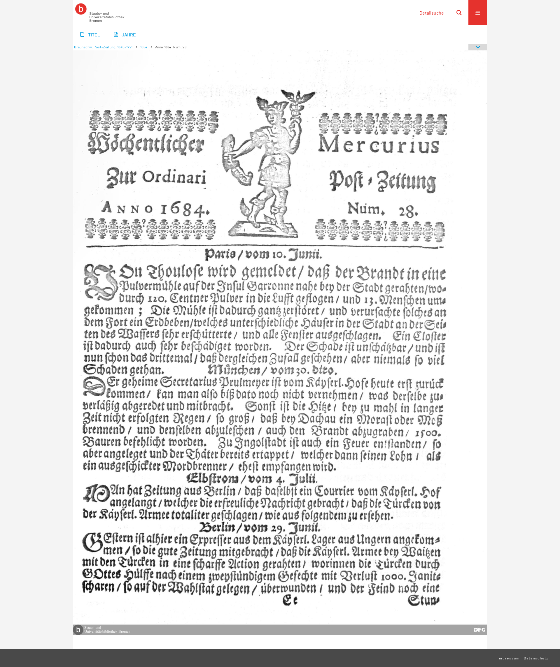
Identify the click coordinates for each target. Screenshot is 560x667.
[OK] (459, 12)
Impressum (509, 658)
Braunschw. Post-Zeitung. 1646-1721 (103, 47)
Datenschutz (536, 658)
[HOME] (100, 12)
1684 (144, 47)
